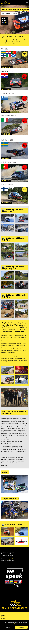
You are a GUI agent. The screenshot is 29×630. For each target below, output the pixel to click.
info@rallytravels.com (10, 559)
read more (4, 465)
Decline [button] (8, 627)
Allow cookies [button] (21, 627)
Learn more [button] (17, 623)
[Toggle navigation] (27, 2)
